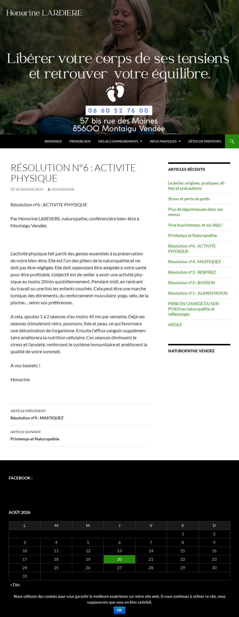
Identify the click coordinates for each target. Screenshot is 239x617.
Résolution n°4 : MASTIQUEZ (37, 414)
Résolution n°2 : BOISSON (191, 282)
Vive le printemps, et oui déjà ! (195, 224)
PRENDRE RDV (80, 141)
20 (119, 559)
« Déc (15, 584)
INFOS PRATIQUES (163, 141)
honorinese (62, 189)
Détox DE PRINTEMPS (204, 141)
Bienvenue (53, 141)
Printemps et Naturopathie (34, 435)
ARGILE (175, 324)
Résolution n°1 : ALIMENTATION (198, 293)
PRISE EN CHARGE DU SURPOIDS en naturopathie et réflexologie (194, 309)
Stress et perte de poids (189, 198)
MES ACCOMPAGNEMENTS (118, 141)
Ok (119, 610)
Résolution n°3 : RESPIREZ (192, 272)
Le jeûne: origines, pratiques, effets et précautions (196, 185)
